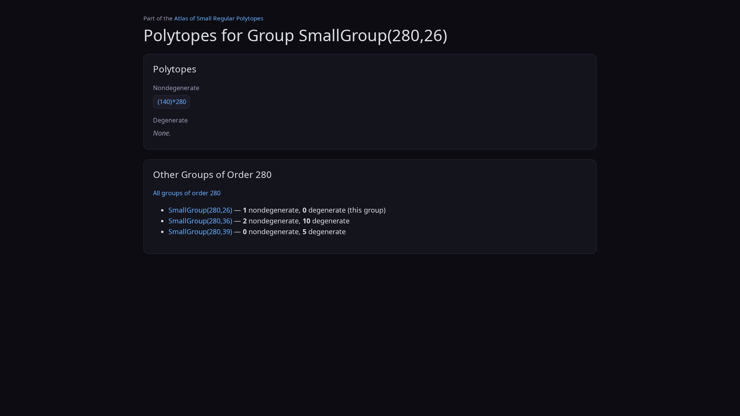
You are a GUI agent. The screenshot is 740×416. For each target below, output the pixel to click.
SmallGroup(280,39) (200, 231)
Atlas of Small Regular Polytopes (218, 18)
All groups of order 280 (186, 193)
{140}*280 (171, 101)
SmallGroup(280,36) (200, 220)
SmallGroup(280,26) (200, 210)
